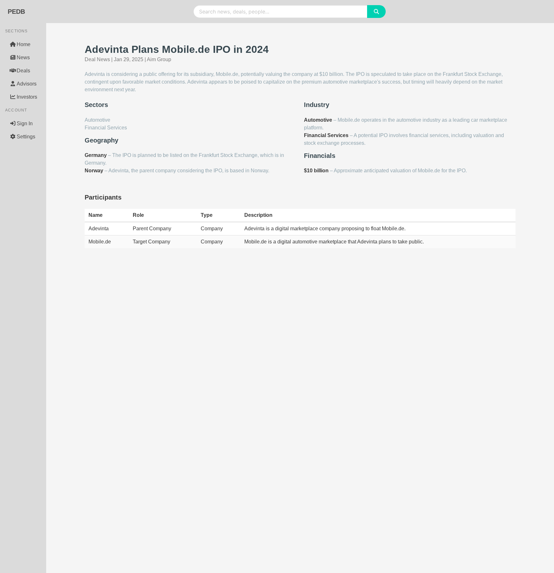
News (23, 57)
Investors (27, 97)
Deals (23, 70)
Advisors (27, 83)
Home (23, 44)
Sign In (25, 123)
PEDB (16, 11)
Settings (26, 136)
